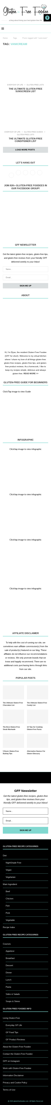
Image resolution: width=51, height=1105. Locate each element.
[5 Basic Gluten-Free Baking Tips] (13, 741)
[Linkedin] (39, 175)
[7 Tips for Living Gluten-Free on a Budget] (25, 514)
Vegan (8, 870)
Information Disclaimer (13, 1075)
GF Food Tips (12, 1032)
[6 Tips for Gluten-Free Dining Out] (25, 608)
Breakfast (10, 958)
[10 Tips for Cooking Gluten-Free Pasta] (37, 717)
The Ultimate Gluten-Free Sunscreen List (25, 90)
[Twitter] (18, 175)
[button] (47, 17)
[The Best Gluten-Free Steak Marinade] (13, 717)
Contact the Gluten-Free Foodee (18, 1054)
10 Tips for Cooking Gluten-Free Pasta (34, 728)
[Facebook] (11, 175)
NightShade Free (13, 862)
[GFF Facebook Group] (25, 217)
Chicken (9, 898)
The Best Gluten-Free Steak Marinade (11, 728)
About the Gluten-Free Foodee (17, 1046)
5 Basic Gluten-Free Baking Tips (11, 752)
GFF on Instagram (11, 1061)
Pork (8, 913)
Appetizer (10, 951)
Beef (8, 891)
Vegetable (10, 920)
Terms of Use (9, 1090)
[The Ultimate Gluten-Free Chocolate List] (13, 692)
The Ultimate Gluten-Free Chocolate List (13, 704)
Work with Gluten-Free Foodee (17, 1068)
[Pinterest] (32, 175)
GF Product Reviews (15, 1039)
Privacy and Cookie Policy (15, 1082)
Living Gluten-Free (11, 1018)
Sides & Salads (13, 994)
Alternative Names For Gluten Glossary (36, 752)
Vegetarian (10, 877)
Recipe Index (9, 927)
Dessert (9, 965)
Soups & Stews (13, 1001)
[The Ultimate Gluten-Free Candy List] (37, 692)
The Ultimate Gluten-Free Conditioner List (25, 139)
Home (5, 38)
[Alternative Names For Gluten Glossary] (37, 741)
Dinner (9, 972)
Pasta (8, 987)
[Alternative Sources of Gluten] (25, 469)
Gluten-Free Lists (35, 85)
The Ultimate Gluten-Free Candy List (37, 704)
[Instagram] (25, 175)
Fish (8, 906)
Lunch (8, 980)
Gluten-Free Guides (33, 132)
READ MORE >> (31, 373)
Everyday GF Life (15, 85)
